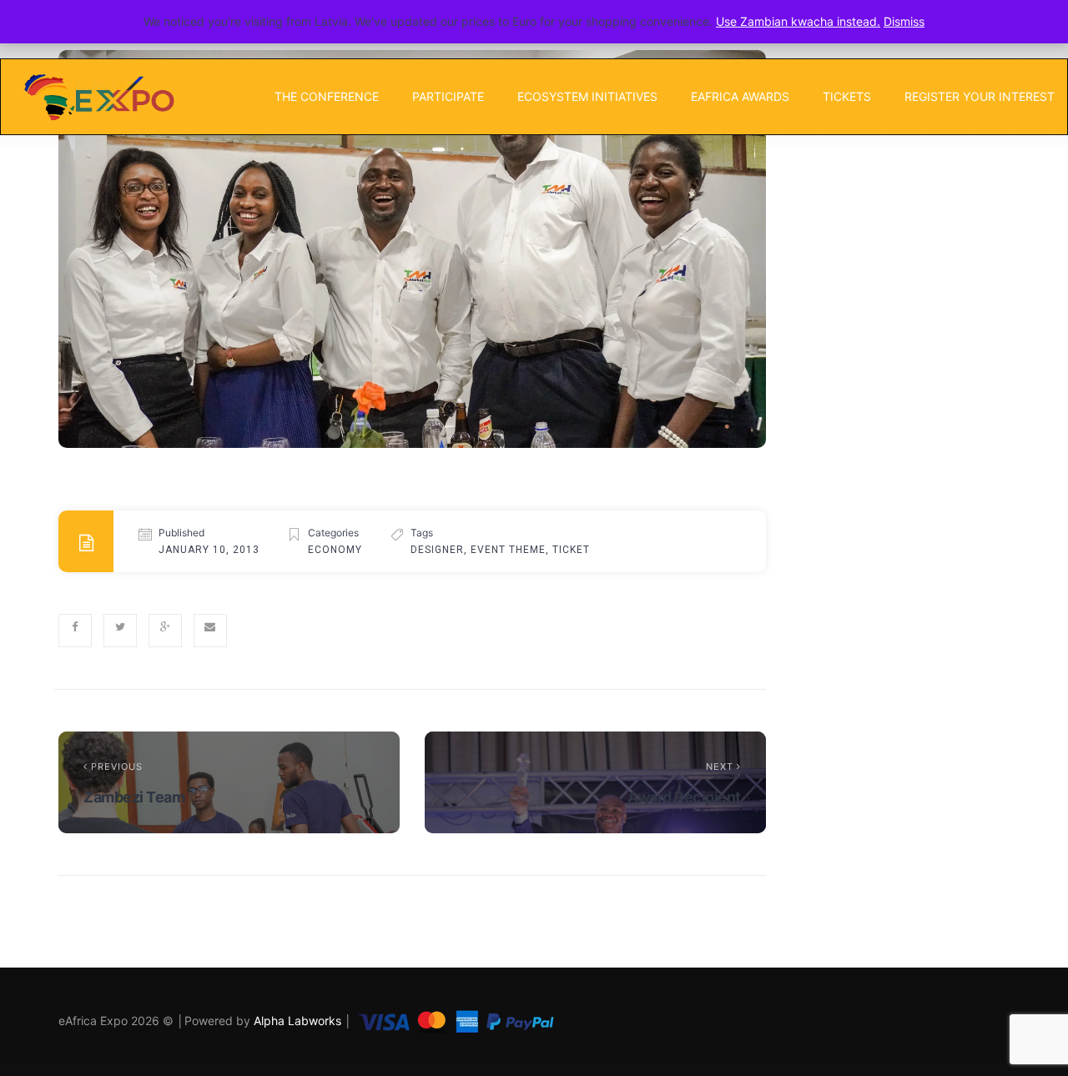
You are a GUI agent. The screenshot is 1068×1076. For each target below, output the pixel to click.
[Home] (98, 96)
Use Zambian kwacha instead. (798, 21)
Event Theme (508, 550)
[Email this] (210, 630)
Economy (335, 550)
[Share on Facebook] (75, 630)
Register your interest (979, 96)
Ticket (571, 550)
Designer (437, 550)
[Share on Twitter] (120, 630)
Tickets (847, 96)
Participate (448, 96)
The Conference (327, 96)
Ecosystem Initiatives (587, 96)
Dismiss (904, 21)
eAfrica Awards (740, 96)
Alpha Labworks (299, 1020)
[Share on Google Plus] (165, 630)
